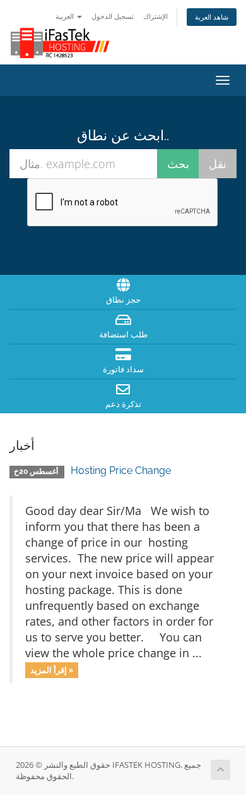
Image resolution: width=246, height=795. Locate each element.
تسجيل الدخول (112, 16)
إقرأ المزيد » (51, 670)
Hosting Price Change (121, 470)
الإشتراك (155, 16)
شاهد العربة (211, 16)
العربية (66, 16)
